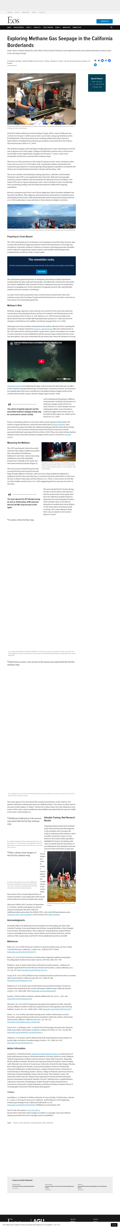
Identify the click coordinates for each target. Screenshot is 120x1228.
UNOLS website (54, 915)
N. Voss (41, 61)
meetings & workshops (36, 1123)
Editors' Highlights (48, 1184)
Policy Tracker (48, 27)
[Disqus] (41, 1151)
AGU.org (17, 12)
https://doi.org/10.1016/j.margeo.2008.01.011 (23, 1022)
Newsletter (66, 27)
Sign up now (41, 272)
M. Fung (72, 61)
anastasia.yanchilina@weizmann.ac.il (45, 1054)
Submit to (77, 27)
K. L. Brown (60, 61)
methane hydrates (58, 425)
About (9, 27)
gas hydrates (27, 1123)
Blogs (57, 27)
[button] (41, 265)
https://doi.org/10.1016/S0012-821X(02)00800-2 (25, 1032)
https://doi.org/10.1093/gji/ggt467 (43, 991)
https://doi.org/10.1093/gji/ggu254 (20, 1043)
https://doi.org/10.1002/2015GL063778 (57, 1009)
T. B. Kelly (46, 61)
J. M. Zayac (66, 61)
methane (44, 1123)
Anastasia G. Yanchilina (15, 61)
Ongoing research (14, 386)
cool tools (21, 1123)
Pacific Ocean (50, 1123)
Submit (95, 1221)
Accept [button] (114, 1225)
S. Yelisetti (24, 61)
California (15, 1123)
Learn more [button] (56, 1225)
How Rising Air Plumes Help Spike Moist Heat (23, 1186)
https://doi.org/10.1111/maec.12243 (19, 981)
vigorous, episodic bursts (43, 329)
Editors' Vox (80, 1184)
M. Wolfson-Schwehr (33, 61)
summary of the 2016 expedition (19, 915)
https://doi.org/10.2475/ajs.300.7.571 (34, 970)
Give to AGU (42, 12)
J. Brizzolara (53, 61)
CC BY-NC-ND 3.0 (33, 1110)
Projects (37, 27)
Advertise (95, 1219)
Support (104, 21)
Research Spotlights (16, 1184)
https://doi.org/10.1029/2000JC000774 (21, 952)
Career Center (25, 12)
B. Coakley (83, 61)
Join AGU (34, 12)
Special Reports (19, 27)
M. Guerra (77, 61)
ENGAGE (73, 1221)
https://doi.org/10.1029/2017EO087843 (21, 1105)
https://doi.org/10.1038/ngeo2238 (19, 999)
